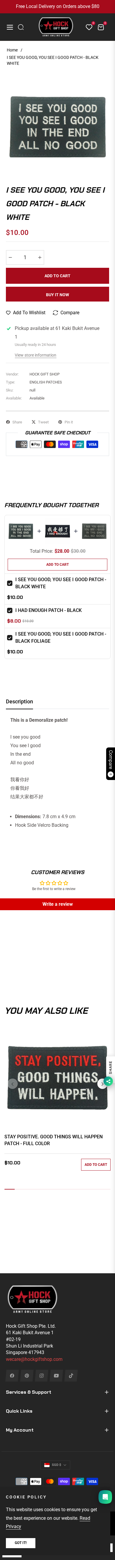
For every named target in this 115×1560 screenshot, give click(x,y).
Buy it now (57, 294)
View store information (35, 355)
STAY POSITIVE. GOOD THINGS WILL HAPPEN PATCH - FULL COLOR (53, 1140)
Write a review (57, 904)
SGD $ (56, 1465)
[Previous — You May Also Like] (12, 1084)
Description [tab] (19, 701)
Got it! (21, 1543)
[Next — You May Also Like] (102, 1084)
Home (12, 50)
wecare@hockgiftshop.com (34, 1359)
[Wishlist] (87, 27)
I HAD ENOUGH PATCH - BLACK (48, 610)
